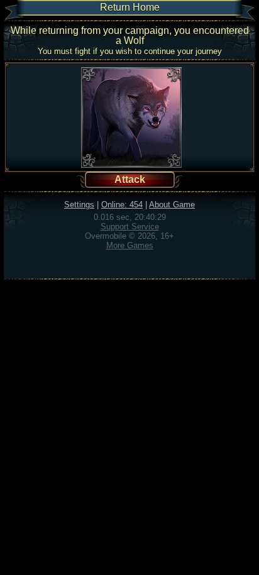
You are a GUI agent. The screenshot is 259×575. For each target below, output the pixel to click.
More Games (129, 245)
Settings (79, 204)
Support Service (130, 226)
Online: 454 (122, 204)
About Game (172, 204)
